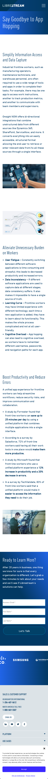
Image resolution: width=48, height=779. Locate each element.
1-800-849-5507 (9, 709)
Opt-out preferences (18, 776)
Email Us (8, 717)
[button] (44, 748)
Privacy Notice (30, 776)
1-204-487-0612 (9, 702)
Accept (24, 769)
